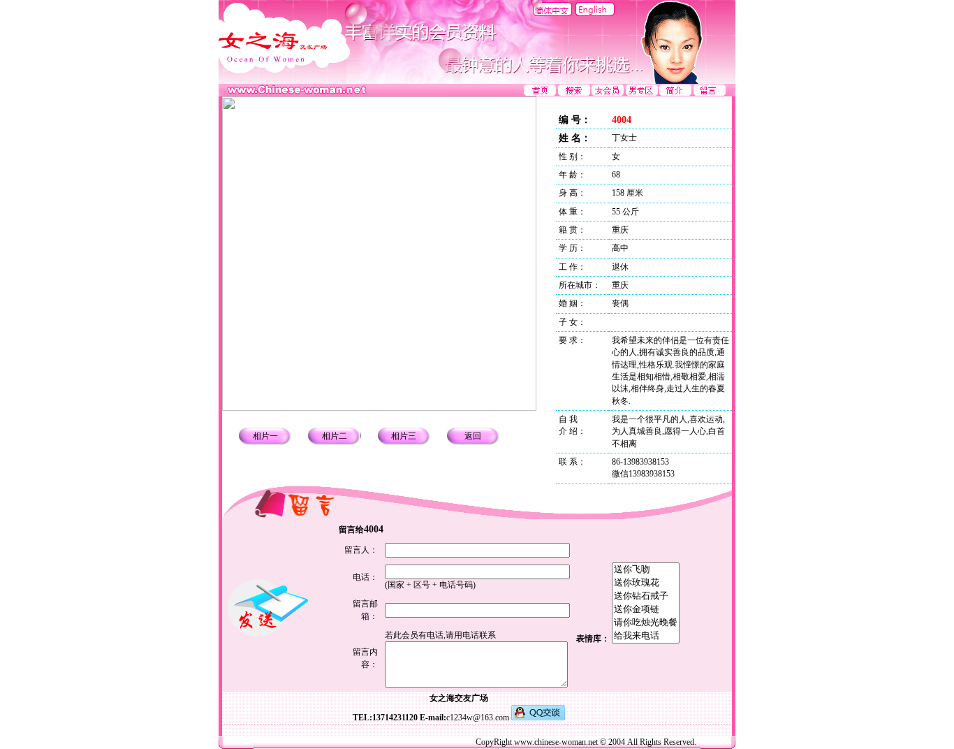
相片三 (403, 436)
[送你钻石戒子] (645, 596)
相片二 (334, 436)
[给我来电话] (645, 636)
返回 (472, 436)
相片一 (265, 436)
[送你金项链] (645, 609)
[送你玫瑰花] (645, 583)
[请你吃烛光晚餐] (645, 623)
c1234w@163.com (477, 717)
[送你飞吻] (645, 569)
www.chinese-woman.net (556, 742)
